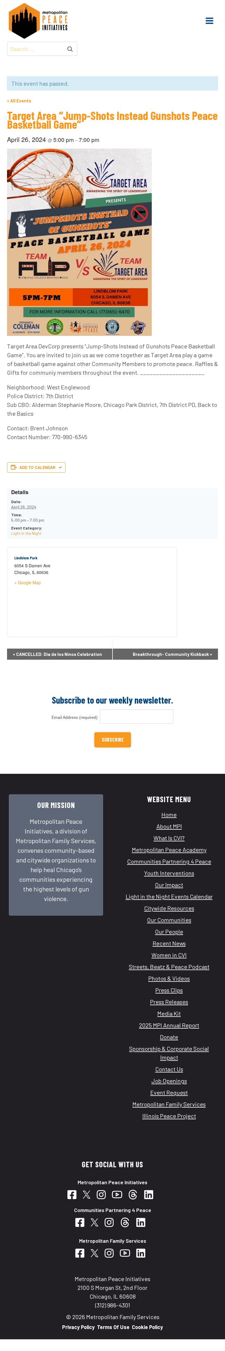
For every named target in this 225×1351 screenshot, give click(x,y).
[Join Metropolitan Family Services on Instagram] (111, 1253)
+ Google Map (27, 582)
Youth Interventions (169, 872)
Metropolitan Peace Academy (169, 849)
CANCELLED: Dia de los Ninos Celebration (57, 654)
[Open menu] (209, 21)
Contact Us (169, 1068)
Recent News (169, 943)
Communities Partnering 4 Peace (169, 861)
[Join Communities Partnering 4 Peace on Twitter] (89, 1195)
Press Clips (169, 990)
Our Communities (169, 919)
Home (169, 814)
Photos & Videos (169, 978)
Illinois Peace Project (169, 1115)
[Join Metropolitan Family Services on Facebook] (82, 1253)
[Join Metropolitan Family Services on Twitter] (97, 1253)
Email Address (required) (76, 717)
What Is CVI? (169, 837)
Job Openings (169, 1080)
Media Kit (169, 1013)
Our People (169, 931)
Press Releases (169, 1001)
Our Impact (169, 884)
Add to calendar (37, 467)
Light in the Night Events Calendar (169, 896)
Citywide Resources (169, 908)
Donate (169, 1036)
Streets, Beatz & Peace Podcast (169, 966)
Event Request (169, 1092)
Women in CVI (169, 954)
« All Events (19, 100)
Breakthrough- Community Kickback (172, 654)
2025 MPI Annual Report (169, 1025)
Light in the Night (26, 533)
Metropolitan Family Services (169, 1104)
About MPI (169, 826)
